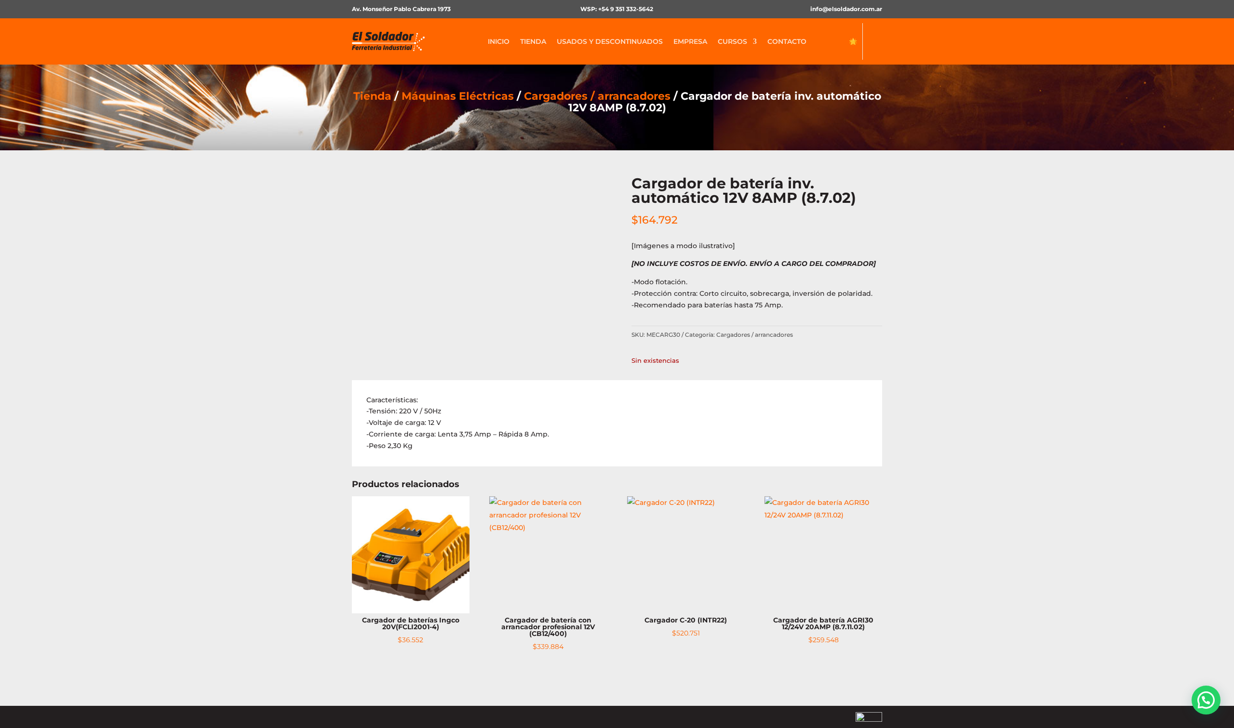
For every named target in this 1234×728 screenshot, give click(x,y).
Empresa (690, 41)
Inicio (499, 41)
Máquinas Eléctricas (458, 96)
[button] (1206, 700)
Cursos (732, 41)
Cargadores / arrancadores (597, 96)
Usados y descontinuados (610, 41)
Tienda (533, 41)
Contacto (786, 41)
